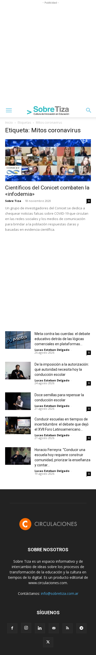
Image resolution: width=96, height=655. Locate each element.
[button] (9, 110)
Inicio (9, 122)
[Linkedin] (40, 628)
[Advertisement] (48, 53)
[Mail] (54, 628)
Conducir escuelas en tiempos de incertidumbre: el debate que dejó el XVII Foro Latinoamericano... (62, 424)
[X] (48, 642)
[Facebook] (12, 628)
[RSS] (67, 628)
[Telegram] (81, 628)
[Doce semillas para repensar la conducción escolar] (18, 401)
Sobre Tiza (13, 201)
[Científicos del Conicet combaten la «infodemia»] (48, 160)
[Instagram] (26, 628)
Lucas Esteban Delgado (52, 350)
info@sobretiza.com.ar (59, 593)
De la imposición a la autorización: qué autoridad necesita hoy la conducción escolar (62, 369)
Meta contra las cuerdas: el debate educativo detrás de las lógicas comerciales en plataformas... (62, 339)
